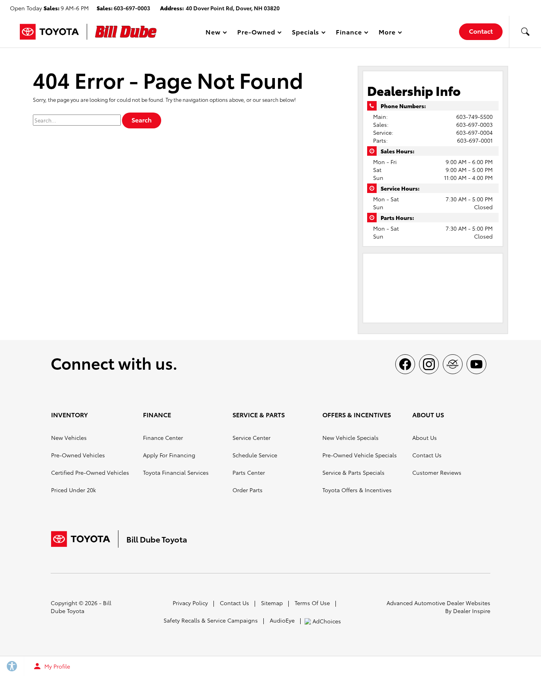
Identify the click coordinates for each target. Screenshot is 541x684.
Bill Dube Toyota (81, 607)
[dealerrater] (453, 364)
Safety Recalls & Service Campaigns (211, 620)
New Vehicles (69, 437)
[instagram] (429, 364)
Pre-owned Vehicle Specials (359, 455)
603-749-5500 (474, 116)
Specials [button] (305, 33)
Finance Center (163, 437)
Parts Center (248, 472)
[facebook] (405, 364)
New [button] (214, 33)
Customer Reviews (436, 472)
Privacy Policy (190, 603)
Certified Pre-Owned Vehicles (90, 472)
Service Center (251, 437)
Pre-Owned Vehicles (78, 455)
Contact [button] (481, 30)
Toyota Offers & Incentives (357, 490)
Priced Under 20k (73, 490)
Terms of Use (312, 603)
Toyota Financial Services (176, 472)
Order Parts (247, 490)
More (387, 33)
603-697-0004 (474, 132)
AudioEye (282, 620)
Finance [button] (348, 33)
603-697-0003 (474, 124)
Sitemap (272, 603)
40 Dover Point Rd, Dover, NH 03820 (233, 8)
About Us (424, 437)
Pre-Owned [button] (256, 33)
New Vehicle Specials (350, 437)
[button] (525, 32)
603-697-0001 (475, 140)
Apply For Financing (169, 455)
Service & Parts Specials (353, 472)
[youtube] (476, 364)
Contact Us (427, 455)
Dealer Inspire (471, 611)
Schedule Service (254, 455)
